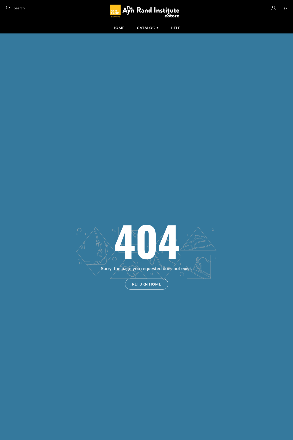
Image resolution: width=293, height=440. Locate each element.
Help (176, 27)
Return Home (146, 284)
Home (118, 27)
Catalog (147, 27)
